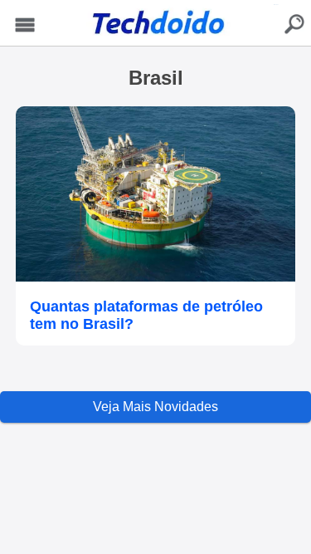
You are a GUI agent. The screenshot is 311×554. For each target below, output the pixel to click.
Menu (25, 25)
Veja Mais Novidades (155, 407)
